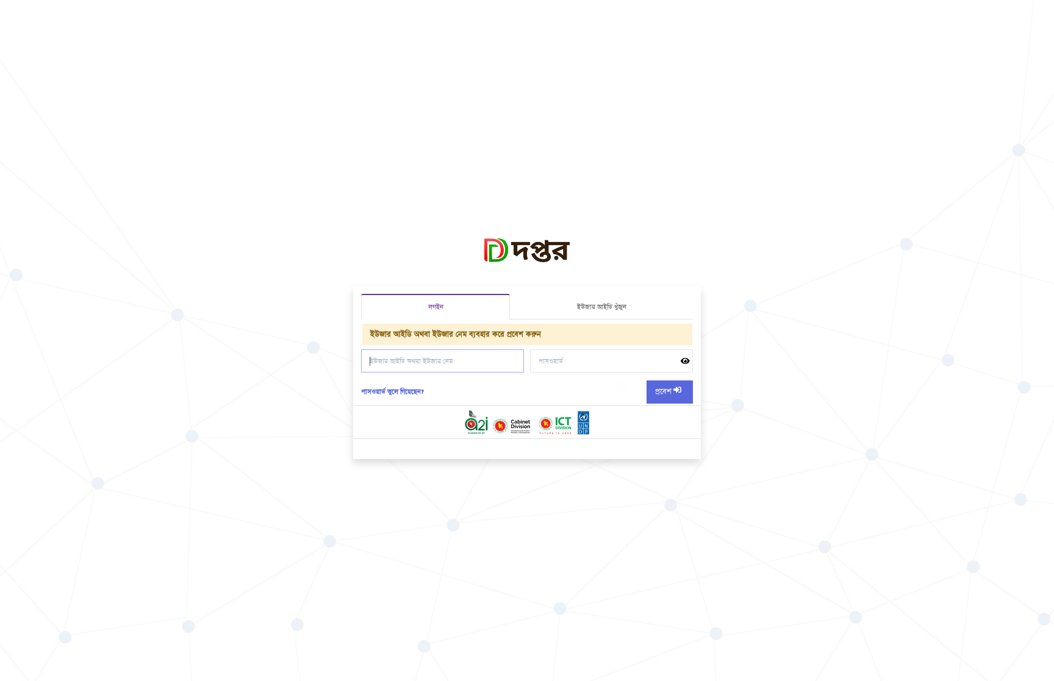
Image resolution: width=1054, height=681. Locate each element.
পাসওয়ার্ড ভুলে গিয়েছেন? (392, 391)
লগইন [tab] (435, 307)
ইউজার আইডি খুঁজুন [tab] (601, 307)
